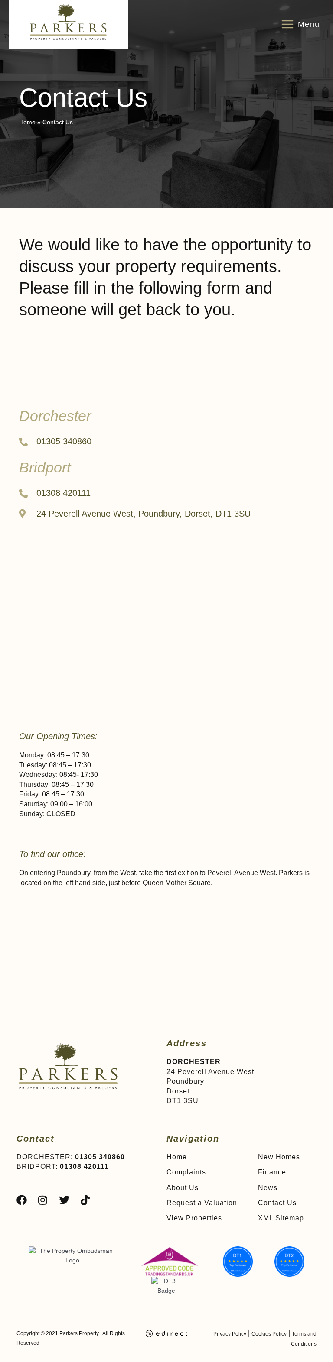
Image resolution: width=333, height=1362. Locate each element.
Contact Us (277, 1203)
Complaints (186, 1172)
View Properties (194, 1218)
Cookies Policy (269, 1334)
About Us (182, 1187)
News (268, 1187)
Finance (272, 1172)
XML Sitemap (281, 1218)
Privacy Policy (229, 1334)
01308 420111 (84, 1166)
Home (176, 1157)
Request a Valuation (201, 1203)
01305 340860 (100, 1157)
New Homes (279, 1157)
